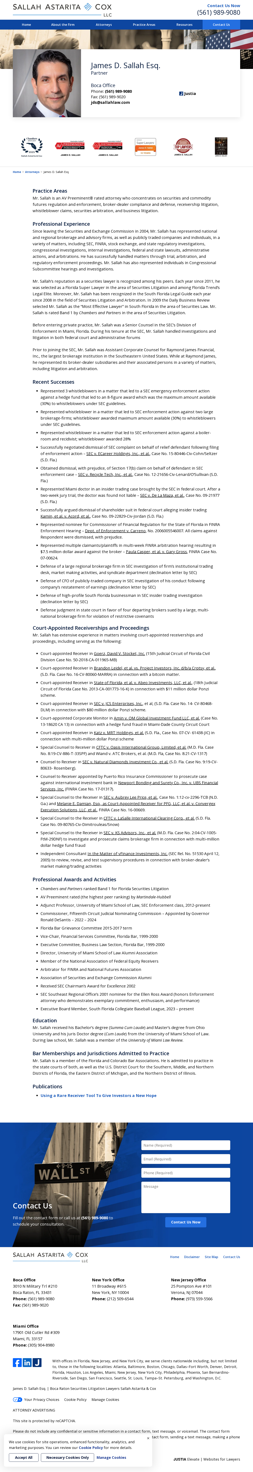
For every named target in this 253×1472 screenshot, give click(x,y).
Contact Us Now (223, 5)
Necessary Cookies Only (67, 1457)
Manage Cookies (105, 1399)
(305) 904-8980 (41, 1345)
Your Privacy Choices (41, 1399)
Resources (185, 24)
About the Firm (63, 24)
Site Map (211, 1257)
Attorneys (104, 24)
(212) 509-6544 (120, 1298)
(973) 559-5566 (199, 1298)
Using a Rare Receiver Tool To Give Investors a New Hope (99, 1095)
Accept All (23, 1457)
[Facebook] (17, 1362)
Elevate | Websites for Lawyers (207, 1459)
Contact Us (221, 24)
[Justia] (37, 1362)
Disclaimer (192, 1257)
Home (26, 24)
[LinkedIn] (27, 1362)
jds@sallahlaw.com (110, 102)
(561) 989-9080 (218, 12)
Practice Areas (144, 24)
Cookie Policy (75, 1399)
